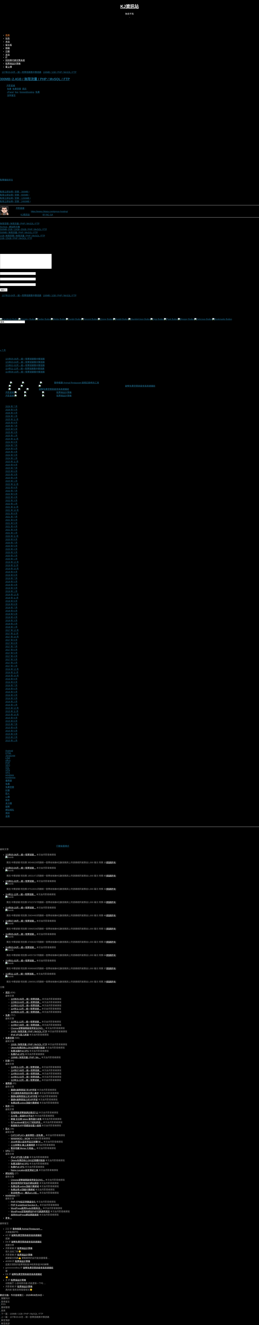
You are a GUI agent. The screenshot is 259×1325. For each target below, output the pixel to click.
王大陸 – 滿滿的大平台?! (22, 1116)
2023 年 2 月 (11, 478)
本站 (7, 42)
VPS (7, 773)
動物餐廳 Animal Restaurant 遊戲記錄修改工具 (76, 383)
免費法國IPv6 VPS (20, 1051)
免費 (9, 89)
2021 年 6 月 (11, 520)
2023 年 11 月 (11, 461)
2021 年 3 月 (11, 530)
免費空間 (16, 89)
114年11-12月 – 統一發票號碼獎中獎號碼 (24, 369)
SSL (7, 768)
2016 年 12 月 (12, 669)
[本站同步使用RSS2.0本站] (129, 16)
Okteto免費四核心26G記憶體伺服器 (28, 1048)
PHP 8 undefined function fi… (25, 1205)
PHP (7, 763)
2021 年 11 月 (11, 507)
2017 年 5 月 (11, 653)
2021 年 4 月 (11, 526)
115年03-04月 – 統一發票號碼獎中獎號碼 (25, 362)
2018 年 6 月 (11, 611)
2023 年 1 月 (11, 481)
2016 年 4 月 (11, 695)
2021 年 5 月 (11, 523)
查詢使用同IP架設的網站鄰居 (25, 1183)
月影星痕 (10, 85)
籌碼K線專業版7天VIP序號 (23, 1090)
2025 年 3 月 (11, 432)
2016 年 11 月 (11, 672)
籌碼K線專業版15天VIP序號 (24, 1099)
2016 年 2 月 (11, 702)
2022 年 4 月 (11, 497)
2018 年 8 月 (11, 604)
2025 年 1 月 (11, 436)
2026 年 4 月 (11, 413)
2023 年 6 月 (11, 471)
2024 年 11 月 (11, 439)
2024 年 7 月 (11, 445)
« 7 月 (3, 350)
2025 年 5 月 (11, 429)
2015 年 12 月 (12, 708)
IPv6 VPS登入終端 (20, 1035)
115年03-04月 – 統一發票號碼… (20, 868)
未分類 (8, 803)
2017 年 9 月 (11, 640)
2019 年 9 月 (11, 572)
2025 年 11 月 (11, 419)
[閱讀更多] (111, 862)
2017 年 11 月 (11, 633)
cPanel (10, 92)
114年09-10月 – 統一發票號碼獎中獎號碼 (25, 372)
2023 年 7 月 (11, 468)
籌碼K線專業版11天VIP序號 (24, 1096)
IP (6, 57)
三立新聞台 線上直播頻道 (23, 1145)
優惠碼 (8, 780)
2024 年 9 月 (11, 442)
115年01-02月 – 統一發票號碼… (20, 881)
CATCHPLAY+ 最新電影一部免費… (28, 1135)
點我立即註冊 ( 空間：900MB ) (14, 195)
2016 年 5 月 (11, 692)
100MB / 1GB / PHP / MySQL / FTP (59, 72)
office (8, 760)
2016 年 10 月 (12, 676)
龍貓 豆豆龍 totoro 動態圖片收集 (26, 1119)
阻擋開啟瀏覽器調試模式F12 (24, 1112)
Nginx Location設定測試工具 (24, 1170)
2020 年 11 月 (11, 536)
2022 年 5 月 (11, 494)
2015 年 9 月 (11, 718)
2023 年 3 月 (11, 474)
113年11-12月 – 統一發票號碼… (20, 974)
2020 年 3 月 (11, 552)
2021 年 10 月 (12, 510)
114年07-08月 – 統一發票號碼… (20, 921)
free (16, 92)
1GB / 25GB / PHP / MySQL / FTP (16, 238)
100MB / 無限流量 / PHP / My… (26, 1057)
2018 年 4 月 (11, 617)
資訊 (24, 89)
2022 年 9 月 (11, 487)
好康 (7, 790)
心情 (7, 797)
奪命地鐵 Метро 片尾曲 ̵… (23, 1148)
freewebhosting (27, 92)
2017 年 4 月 (11, 656)
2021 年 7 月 (11, 517)
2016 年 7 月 (11, 685)
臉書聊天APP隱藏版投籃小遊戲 (26, 1125)
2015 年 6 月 (11, 727)
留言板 (8, 45)
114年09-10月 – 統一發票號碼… (20, 908)
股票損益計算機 (13, 63)
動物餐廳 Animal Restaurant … (27, 1229)
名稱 (38, 273)
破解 (7, 806)
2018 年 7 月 (11, 607)
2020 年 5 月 (11, 546)
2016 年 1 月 (11, 705)
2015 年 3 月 (11, 734)
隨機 (7, 48)
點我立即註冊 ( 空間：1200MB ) (15, 198)
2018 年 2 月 (11, 624)
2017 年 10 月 (12, 637)
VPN (7, 770)
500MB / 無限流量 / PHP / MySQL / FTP (19, 232)
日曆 (7, 51)
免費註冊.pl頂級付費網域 (23, 1189)
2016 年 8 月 (11, 682)
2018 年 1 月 (11, 627)
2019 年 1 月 (11, 591)
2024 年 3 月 (11, 455)
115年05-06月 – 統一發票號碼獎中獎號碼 (25, 359)
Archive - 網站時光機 (10, 227)
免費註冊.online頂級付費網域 (25, 1103)
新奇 (7, 800)
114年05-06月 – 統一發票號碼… (20, 934)
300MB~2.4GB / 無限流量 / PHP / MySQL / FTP (35, 79)
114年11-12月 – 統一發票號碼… (20, 894)
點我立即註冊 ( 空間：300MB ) (14, 192)
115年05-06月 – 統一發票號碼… (20, 855)
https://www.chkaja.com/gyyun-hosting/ (49, 211)
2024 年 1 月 (11, 458)
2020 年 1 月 (11, 559)
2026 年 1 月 (11, 416)
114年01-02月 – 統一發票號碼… (20, 961)
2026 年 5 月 (11, 410)
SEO (7, 765)
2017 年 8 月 (11, 643)
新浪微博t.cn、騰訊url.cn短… (25, 1193)
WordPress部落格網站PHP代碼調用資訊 (30, 1211)
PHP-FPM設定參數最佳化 (23, 1202)
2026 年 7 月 (11, 406)
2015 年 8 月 (11, 721)
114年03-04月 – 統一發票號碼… (20, 947)
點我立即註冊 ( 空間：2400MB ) (15, 201)
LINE (7, 758)
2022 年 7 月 (11, 491)
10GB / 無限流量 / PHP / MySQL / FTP (29, 1031)
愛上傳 (8, 67)
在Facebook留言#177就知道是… (26, 1122)
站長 (7, 38)
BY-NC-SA (48, 215)
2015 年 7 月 (11, 724)
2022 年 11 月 (11, 484)
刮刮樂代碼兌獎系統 (15, 60)
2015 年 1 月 (11, 740)
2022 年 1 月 (11, 504)
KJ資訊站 (129, 6)
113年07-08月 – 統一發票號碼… (26, 1025)
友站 (7, 55)
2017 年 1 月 (11, 666)
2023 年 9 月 (11, 465)
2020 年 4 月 (11, 549)
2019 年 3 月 (11, 588)
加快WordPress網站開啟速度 (25, 1215)
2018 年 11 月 (11, 598)
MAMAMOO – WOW (20, 1138)
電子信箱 (40, 279)
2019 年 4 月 (11, 585)
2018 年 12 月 (12, 594)
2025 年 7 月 (11, 426)
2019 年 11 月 (11, 565)
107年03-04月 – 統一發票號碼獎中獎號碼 (21, 72)
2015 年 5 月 (11, 731)
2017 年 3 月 (11, 659)
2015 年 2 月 (11, 737)
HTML (8, 753)
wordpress (10, 777)
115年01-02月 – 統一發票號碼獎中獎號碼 (25, 365)
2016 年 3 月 (11, 698)
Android (9, 751)
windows (9, 775)
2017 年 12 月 (12, 630)
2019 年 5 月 (11, 582)
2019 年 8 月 (11, 575)
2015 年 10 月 (12, 715)
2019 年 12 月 (12, 562)
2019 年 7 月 (11, 578)
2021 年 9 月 (11, 513)
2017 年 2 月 (11, 663)
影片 (7, 793)
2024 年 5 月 (11, 449)
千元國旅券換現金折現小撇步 (25, 1093)
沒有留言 (11, 95)
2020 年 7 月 (11, 543)
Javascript (10, 755)
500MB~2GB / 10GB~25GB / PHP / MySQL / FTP (23, 229)
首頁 (7, 35)
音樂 (7, 816)
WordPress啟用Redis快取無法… (26, 1208)
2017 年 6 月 (11, 650)
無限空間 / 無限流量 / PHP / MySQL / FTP (20, 223)
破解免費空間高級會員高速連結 (140, 386)
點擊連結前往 (6, 180)
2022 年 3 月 (11, 500)
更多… (8, 1218)
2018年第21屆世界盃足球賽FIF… (27, 1142)
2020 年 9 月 (11, 539)
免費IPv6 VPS (17, 1054)
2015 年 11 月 (11, 711)
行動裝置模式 (62, 846)
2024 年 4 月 (11, 452)
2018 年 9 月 (11, 601)
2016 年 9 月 (11, 679)
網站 (38, 284)
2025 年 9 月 (11, 423)
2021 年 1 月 (11, 533)
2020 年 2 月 (11, 556)
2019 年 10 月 (12, 569)
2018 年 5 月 (11, 614)
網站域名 (9, 810)
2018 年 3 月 (11, 620)
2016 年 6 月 (11, 689)
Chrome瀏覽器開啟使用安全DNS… (28, 1028)
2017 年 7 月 (11, 646)
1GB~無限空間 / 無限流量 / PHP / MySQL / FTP (22, 236)
